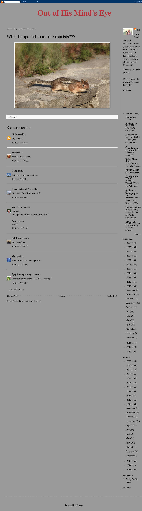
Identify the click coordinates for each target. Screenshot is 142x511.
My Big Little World (131, 177)
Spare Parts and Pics (21, 189)
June (128, 315)
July (128, 311)
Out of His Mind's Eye (74, 12)
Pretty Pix (127, 84)
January (129, 337)
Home (62, 295)
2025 (129, 247)
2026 (129, 242)
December (131, 289)
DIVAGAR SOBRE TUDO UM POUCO (132, 223)
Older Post (112, 295)
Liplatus (16, 134)
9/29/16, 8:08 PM (19, 197)
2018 (129, 277)
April (128, 324)
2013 (129, 351)
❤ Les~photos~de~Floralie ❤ (132, 148)
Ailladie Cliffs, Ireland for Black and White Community (132, 213)
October (130, 298)
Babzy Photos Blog (131, 160)
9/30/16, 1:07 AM (20, 228)
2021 (129, 264)
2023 (129, 255)
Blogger (79, 505)
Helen (14, 170)
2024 (129, 251)
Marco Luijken (19, 207)
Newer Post (12, 295)
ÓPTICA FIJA (132, 170)
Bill (138, 29)
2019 (129, 273)
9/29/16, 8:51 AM (20, 142)
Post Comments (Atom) (29, 301)
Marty (15, 256)
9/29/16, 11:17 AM (20, 160)
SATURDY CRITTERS (130, 129)
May (128, 320)
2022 (129, 260)
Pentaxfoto (130, 117)
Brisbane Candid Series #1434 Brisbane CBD (132, 200)
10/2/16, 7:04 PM (19, 282)
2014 (129, 347)
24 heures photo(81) (129, 153)
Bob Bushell (17, 238)
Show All (138, 234)
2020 (129, 268)
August (129, 307)
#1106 (128, 119)
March (129, 328)
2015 (129, 342)
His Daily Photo (133, 207)
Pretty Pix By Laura (132, 480)
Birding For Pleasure (131, 124)
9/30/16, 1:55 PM (19, 264)
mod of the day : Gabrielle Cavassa (132, 164)
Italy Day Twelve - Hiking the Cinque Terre (132, 139)
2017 (129, 281)
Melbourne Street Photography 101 (131, 192)
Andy (14, 152)
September (131, 302)
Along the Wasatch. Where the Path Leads (132, 183)
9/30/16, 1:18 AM (20, 246)
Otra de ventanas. (132, 172)
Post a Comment (16, 289)
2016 (129, 286)
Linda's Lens (131, 134)
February (130, 333)
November (131, 294)
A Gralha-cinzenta (129, 229)
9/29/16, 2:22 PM (19, 179)
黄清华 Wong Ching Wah (24, 274)
